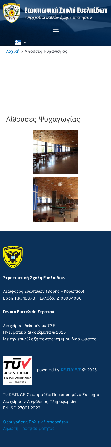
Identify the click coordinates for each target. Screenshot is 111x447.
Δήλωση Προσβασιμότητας (28, 428)
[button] (55, 31)
